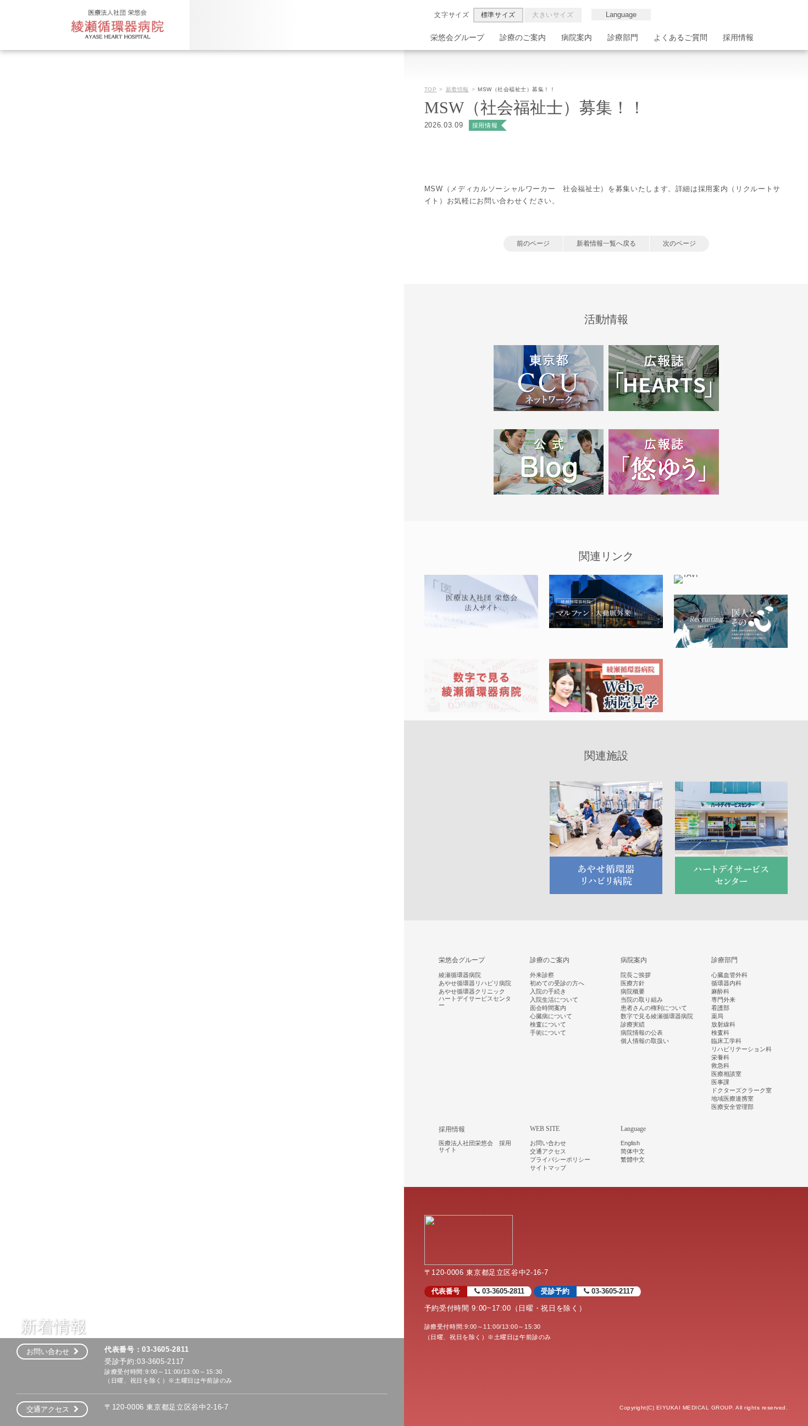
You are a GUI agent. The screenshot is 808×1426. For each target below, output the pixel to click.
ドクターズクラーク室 (741, 1090)
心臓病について (551, 1016)
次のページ (679, 243)
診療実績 (633, 1024)
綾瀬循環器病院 (460, 975)
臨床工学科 (726, 1040)
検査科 (720, 1032)
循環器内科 (726, 983)
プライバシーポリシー (560, 1159)
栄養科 (720, 1057)
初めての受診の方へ (557, 983)
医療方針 (633, 983)
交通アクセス (50, 1409)
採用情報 (738, 37)
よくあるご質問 (680, 37)
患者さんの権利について (654, 1008)
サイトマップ (548, 1167)
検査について (548, 1024)
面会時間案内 (548, 1008)
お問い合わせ (50, 1351)
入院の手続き (548, 991)
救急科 (720, 1065)
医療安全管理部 (732, 1106)
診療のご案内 (523, 37)
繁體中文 (633, 1159)
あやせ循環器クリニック (472, 991)
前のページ (533, 243)
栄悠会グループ (457, 37)
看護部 (720, 1008)
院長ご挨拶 (636, 975)
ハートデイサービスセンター (475, 1001)
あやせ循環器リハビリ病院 (475, 983)
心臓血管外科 (729, 975)
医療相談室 (726, 1073)
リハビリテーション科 (741, 1049)
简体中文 (633, 1151)
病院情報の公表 (642, 1032)
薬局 (717, 1016)
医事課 (720, 1082)
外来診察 (542, 975)
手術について (548, 1032)
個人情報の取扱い (645, 1040)
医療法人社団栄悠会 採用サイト (475, 1146)
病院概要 (633, 991)
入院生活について (554, 999)
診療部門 (622, 37)
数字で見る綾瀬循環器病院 (657, 1016)
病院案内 (576, 37)
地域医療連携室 (732, 1098)
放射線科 (723, 1024)
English (630, 1143)
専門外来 (723, 999)
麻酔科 (720, 991)
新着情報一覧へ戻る (606, 243)
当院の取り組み (642, 999)
